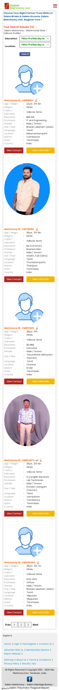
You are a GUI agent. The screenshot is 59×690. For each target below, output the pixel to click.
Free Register (29, 643)
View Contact (14, 150)
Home (7, 643)
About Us (21, 659)
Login (16, 643)
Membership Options (37, 649)
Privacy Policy (11, 663)
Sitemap (9, 659)
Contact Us (45, 643)
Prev (8, 624)
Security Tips (29, 663)
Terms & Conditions (40, 659)
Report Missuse (12, 653)
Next (35, 624)
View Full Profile (40, 150)
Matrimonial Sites (35, 30)
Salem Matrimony (14, 30)
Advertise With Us (13, 649)
